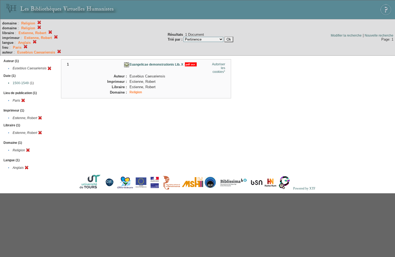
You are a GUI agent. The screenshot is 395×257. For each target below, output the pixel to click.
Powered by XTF (304, 188)
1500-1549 (21, 83)
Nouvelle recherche (379, 35)
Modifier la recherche (346, 35)
